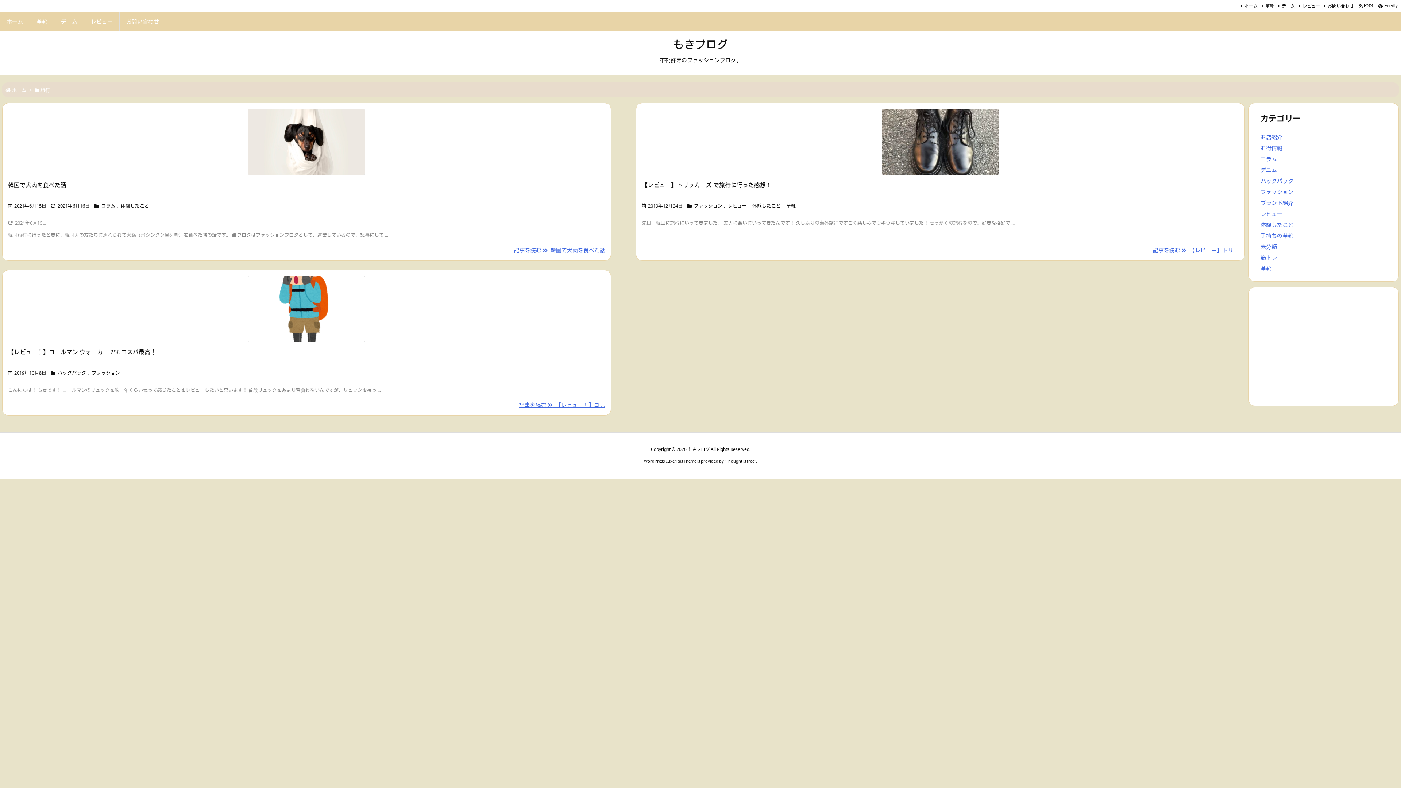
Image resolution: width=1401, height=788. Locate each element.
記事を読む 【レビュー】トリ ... (1196, 250)
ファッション (708, 205)
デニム (1288, 6)
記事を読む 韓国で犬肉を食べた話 (559, 250)
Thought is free (740, 461)
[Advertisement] (1324, 346)
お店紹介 (1271, 137)
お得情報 (1271, 148)
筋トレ (1269, 257)
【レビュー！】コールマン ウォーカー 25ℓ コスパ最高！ (82, 352)
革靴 (1269, 6)
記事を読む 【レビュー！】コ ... (562, 405)
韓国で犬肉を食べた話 (37, 185)
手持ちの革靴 (1277, 235)
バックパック (72, 373)
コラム (108, 205)
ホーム (1251, 6)
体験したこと (135, 205)
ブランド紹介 (1277, 202)
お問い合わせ (1341, 6)
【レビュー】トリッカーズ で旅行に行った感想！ (707, 185)
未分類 (1269, 246)
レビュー (1311, 6)
